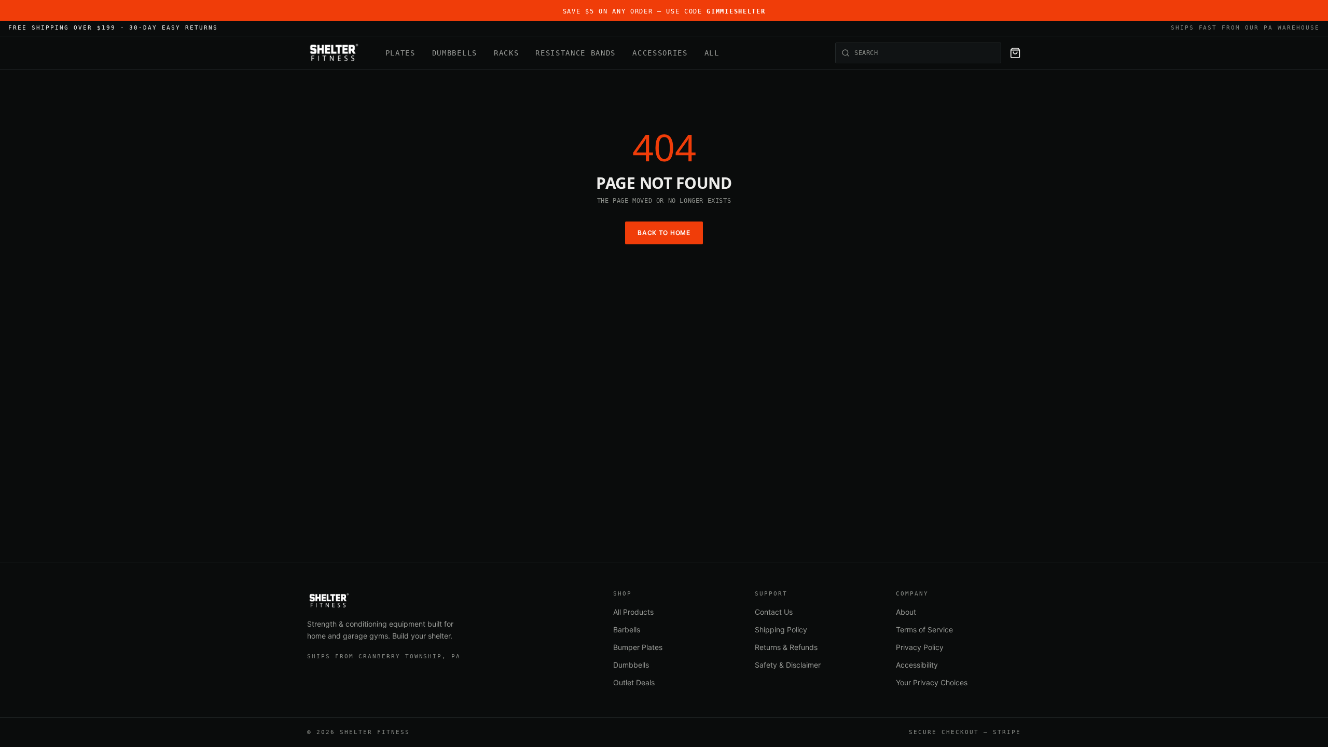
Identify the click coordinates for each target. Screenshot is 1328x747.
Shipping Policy (781, 629)
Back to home (664, 233)
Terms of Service (924, 629)
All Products (633, 611)
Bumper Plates (637, 647)
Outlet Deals (634, 682)
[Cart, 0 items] (1015, 53)
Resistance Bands (575, 53)
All (712, 53)
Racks (506, 53)
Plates (400, 53)
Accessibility (917, 664)
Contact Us (774, 611)
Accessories (659, 53)
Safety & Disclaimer (788, 664)
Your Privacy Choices (931, 682)
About (906, 611)
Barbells (626, 629)
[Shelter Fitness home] (334, 53)
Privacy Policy (920, 647)
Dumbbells (454, 53)
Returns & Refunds (786, 647)
